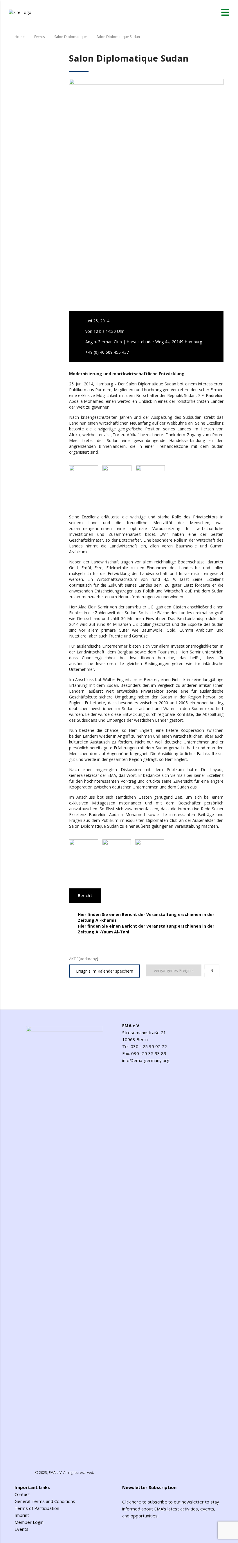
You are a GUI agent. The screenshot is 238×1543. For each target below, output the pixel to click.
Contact (22, 1494)
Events (21, 1529)
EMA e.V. (55, 1472)
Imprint (22, 1515)
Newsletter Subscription (149, 1487)
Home (20, 36)
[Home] (20, 12)
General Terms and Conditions (45, 1501)
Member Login (29, 1522)
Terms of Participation (37, 1508)
